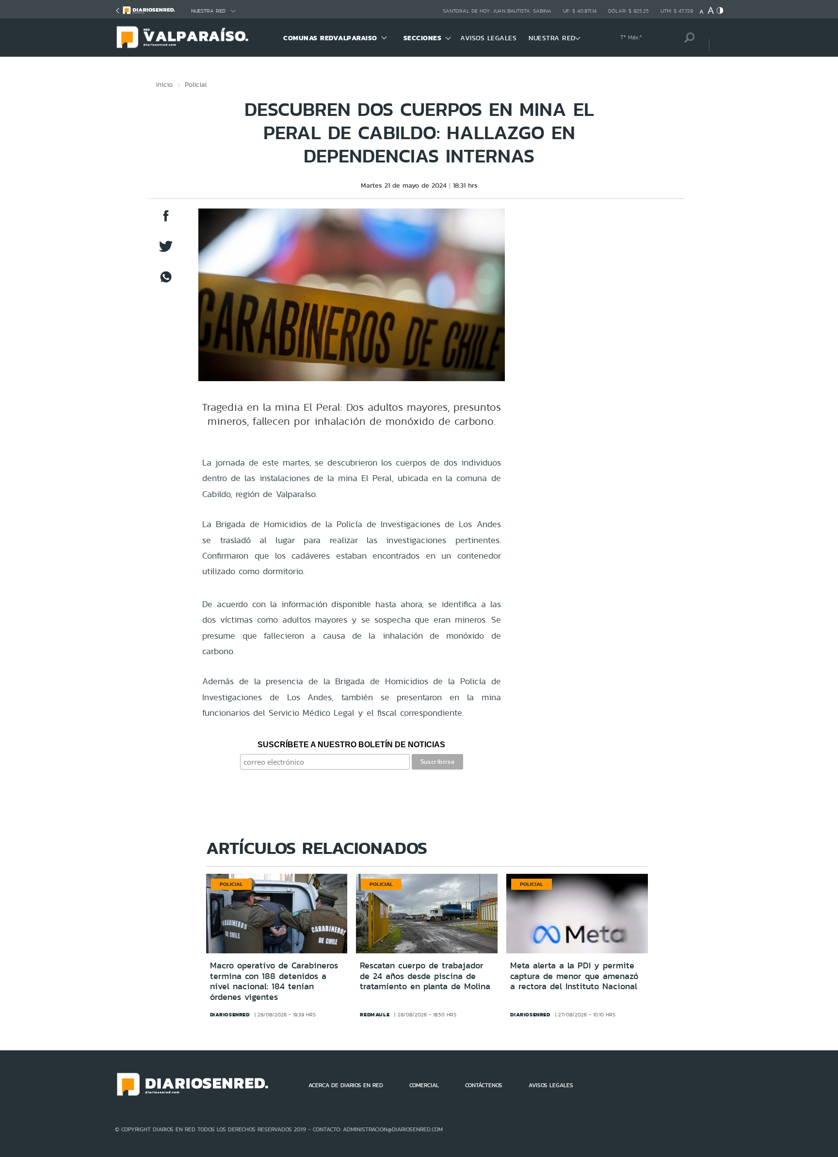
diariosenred (230, 1014)
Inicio (164, 84)
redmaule (374, 1014)
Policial (196, 84)
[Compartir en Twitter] (166, 251)
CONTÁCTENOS (483, 1085)
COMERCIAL (424, 1085)
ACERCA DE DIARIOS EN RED (345, 1085)
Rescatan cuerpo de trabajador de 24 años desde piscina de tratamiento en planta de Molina (425, 976)
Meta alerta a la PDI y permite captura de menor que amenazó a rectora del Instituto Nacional (574, 976)
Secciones (422, 37)
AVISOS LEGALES (488, 38)
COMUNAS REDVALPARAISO (330, 37)
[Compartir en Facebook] (166, 220)
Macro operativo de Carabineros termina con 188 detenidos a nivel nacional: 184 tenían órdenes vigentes (274, 981)
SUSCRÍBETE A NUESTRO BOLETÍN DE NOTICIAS (351, 744)
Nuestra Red (208, 11)
